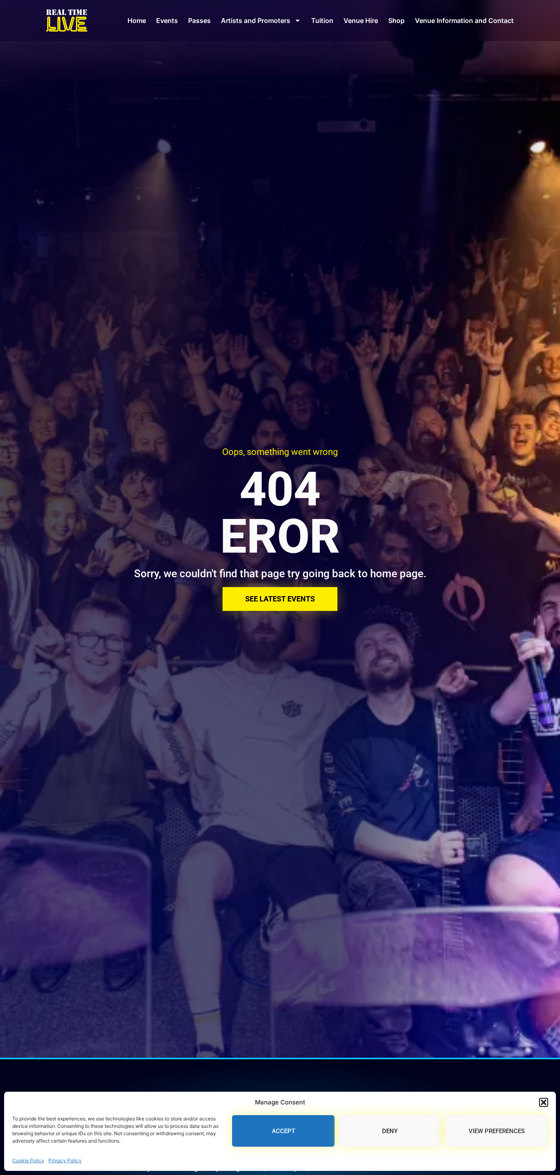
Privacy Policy (65, 1160)
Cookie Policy (28, 1160)
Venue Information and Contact (464, 20)
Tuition (322, 20)
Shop (396, 20)
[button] (544, 1102)
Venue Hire (361, 20)
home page (396, 573)
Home (136, 20)
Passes (199, 20)
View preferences (497, 1131)
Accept (283, 1131)
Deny (390, 1131)
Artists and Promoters (255, 20)
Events (167, 20)
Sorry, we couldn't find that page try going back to (252, 573)
